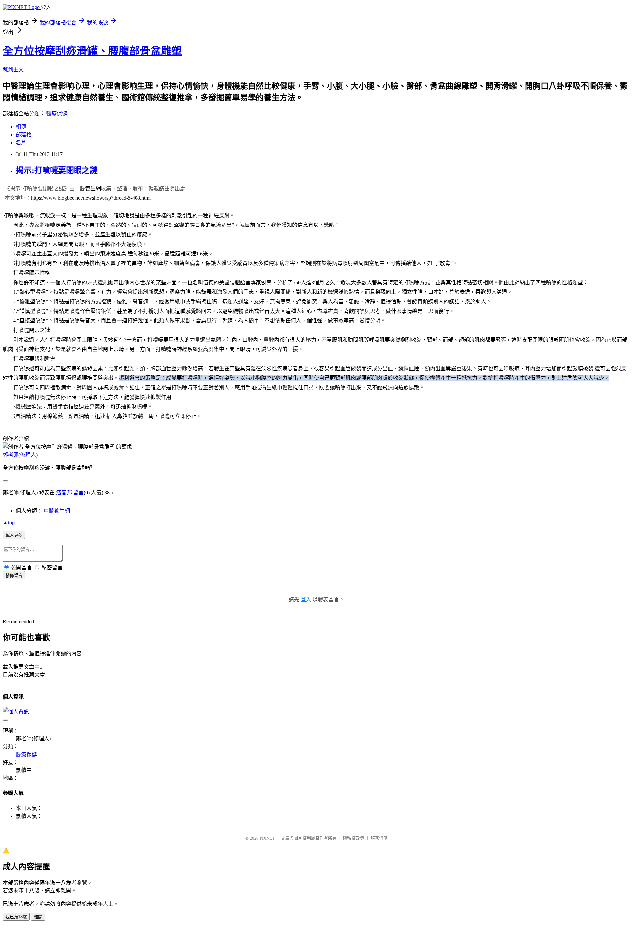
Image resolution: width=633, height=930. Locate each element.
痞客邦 (64, 492)
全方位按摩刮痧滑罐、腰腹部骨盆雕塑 (92, 51)
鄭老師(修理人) (20, 455)
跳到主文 (13, 69)
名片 (21, 142)
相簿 (21, 127)
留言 (78, 492)
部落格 (24, 134)
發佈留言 (13, 575)
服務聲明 (379, 838)
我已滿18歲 (16, 917)
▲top (9, 522)
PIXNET (267, 838)
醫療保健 (56, 113)
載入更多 (13, 535)
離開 (38, 917)
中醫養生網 (57, 511)
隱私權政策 (353, 838)
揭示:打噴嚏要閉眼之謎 (57, 170)
